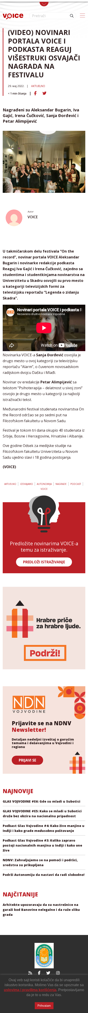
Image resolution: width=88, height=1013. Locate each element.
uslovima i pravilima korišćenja (30, 990)
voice (44, 488)
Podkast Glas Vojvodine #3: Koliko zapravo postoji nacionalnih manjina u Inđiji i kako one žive (42, 845)
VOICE (33, 216)
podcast (75, 484)
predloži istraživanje (44, 561)
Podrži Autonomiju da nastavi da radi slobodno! (43, 875)
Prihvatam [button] (44, 1005)
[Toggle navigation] (44, 4)
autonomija (44, 484)
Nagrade (61, 484)
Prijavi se (27, 760)
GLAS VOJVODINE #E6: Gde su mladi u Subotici (41, 801)
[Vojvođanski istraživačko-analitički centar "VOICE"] (13, 16)
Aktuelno (38, 86)
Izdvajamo (26, 484)
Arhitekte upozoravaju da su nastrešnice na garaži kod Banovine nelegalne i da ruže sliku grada (41, 909)
